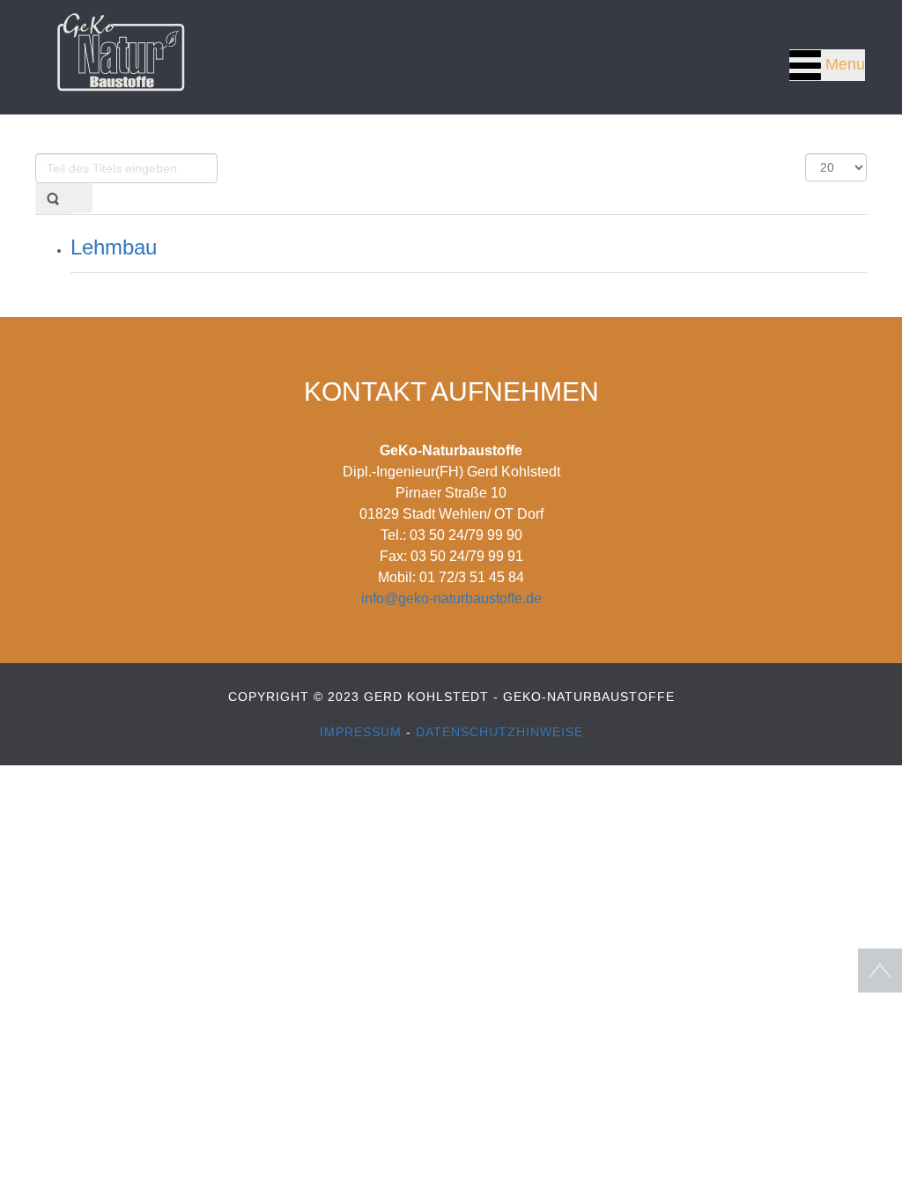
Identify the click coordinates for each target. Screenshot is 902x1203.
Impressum (363, 732)
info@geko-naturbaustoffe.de (451, 598)
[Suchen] (52, 198)
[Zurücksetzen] (81, 198)
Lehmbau (113, 247)
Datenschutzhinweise (499, 732)
